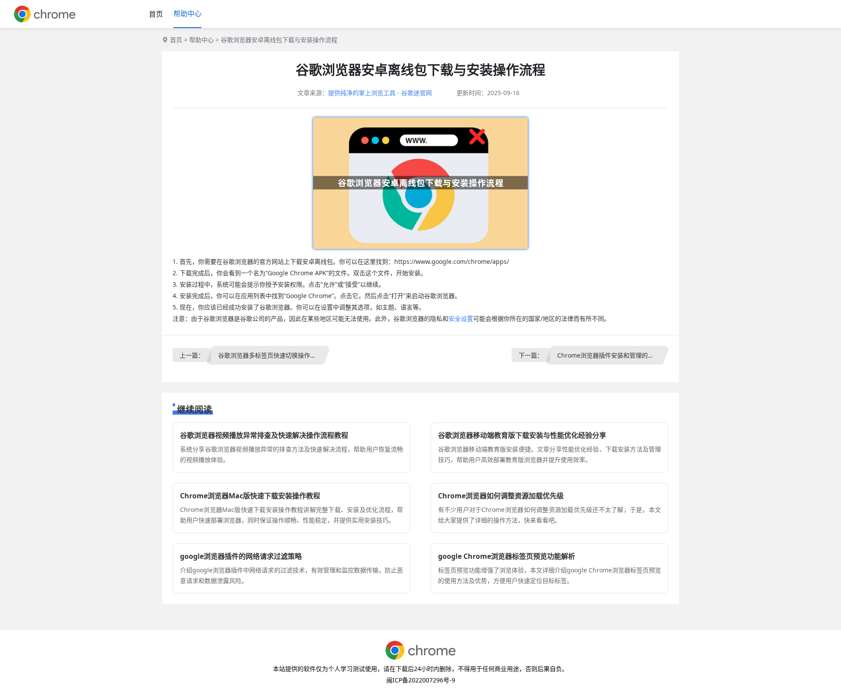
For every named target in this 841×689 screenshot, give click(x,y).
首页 (156, 14)
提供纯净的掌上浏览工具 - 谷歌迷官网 (380, 93)
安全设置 (461, 318)
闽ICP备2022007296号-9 (420, 680)
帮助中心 (187, 13)
